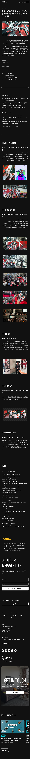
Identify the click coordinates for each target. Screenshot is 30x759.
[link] (15, 692)
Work (3, 613)
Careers (22, 615)
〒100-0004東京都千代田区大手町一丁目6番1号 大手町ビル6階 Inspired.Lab (10, 627)
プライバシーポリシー (5, 661)
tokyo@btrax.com (6, 630)
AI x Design (14, 613)
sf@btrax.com (5, 642)
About (21, 613)
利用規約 (10, 661)
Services (3, 615)
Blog (12, 617)
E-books (13, 615)
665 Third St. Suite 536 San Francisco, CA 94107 (13, 639)
